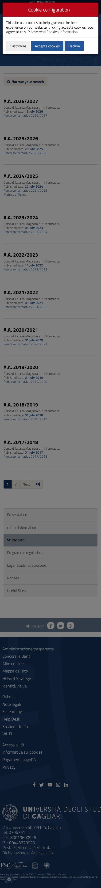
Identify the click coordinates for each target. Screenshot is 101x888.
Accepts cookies (47, 46)
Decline (74, 46)
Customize (18, 46)
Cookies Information (62, 31)
